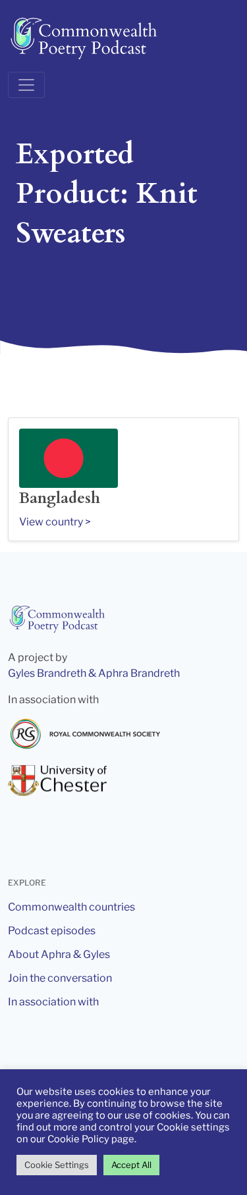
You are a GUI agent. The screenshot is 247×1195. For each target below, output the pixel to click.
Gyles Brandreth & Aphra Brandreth (94, 673)
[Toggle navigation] (26, 85)
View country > (55, 522)
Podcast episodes (52, 930)
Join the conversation (60, 978)
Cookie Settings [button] (56, 1164)
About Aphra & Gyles (59, 954)
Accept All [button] (131, 1164)
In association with (53, 1002)
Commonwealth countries (71, 907)
